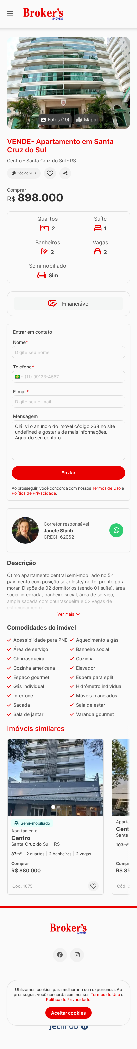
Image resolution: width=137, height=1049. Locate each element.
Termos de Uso (106, 488)
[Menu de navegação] (10, 14)
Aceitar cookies (68, 1013)
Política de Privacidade (34, 493)
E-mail (21, 391)
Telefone (23, 366)
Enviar (68, 472)
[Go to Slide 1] (53, 807)
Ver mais (65, 614)
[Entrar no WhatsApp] (116, 530)
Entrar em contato (32, 332)
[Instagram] (77, 955)
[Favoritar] (50, 173)
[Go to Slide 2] (58, 807)
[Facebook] (60, 955)
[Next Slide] (124, 83)
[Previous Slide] (12, 83)
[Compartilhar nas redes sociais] (65, 173)
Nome (20, 342)
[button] (68, 83)
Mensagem (25, 416)
